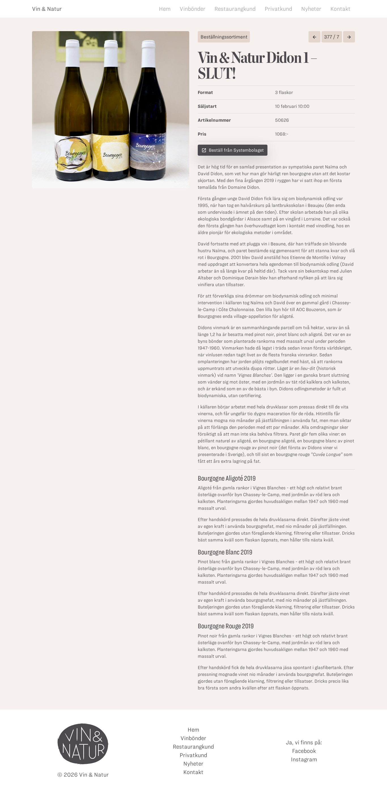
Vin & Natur (47, 9)
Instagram (304, 759)
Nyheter (311, 9)
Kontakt (340, 9)
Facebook (304, 751)
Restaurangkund (235, 9)
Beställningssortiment (224, 36)
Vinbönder (192, 9)
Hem (165, 9)
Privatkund (278, 9)
